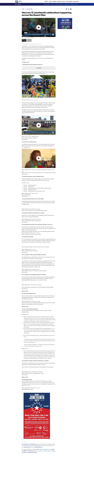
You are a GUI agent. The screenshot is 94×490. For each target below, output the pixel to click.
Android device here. (39, 447)
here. (27, 139)
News (23, 9)
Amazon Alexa (47, 451)
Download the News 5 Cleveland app (29, 444)
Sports (64, 1)
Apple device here (27, 447)
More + (77, 4)
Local (50, 1)
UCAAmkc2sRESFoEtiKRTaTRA (19, 4)
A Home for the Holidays (58, 4)
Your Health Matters (66, 4)
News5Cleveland (16, 4)
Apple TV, (42, 449)
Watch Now (75, 1)
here (34, 342)
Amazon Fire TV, (47, 449)
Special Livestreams (47, 4)
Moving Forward (72, 4)
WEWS (17, 4)
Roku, (38, 449)
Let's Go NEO (29, 9)
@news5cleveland (20, 4)
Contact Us (52, 4)
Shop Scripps (69, 1)
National (55, 1)
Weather (59, 1)
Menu (46, 1)
